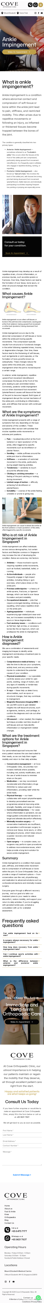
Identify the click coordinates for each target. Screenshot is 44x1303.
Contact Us (9, 1223)
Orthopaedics (10, 1217)
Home (7, 1206)
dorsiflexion (29, 448)
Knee (7, 1214)
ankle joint (10, 401)
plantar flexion (13, 450)
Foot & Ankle (10, 1211)
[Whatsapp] (38, 1297)
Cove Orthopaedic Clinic (28, 871)
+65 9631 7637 (23, 1117)
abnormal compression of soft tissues (18, 336)
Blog (6, 1220)
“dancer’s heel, (20, 174)
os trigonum (24, 629)
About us (8, 1208)
